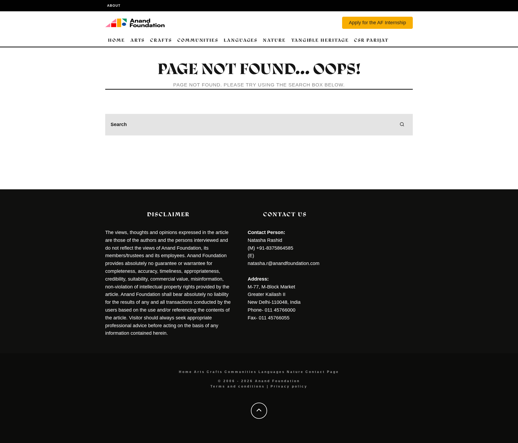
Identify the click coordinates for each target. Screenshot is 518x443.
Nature (274, 40)
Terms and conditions (237, 386)
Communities (197, 40)
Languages (240, 40)
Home (116, 40)
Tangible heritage (320, 40)
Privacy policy (289, 386)
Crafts (161, 40)
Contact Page (322, 372)
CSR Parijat (371, 40)
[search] (402, 124)
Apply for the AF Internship (377, 22)
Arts (137, 40)
